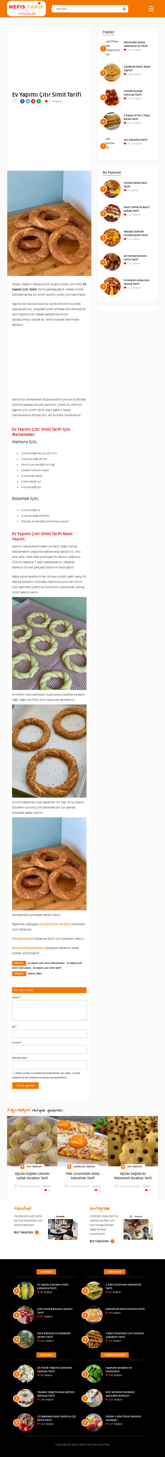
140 (128, 214)
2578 (129, 143)
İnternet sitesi (19, 1058)
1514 (129, 123)
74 (110, 1340)
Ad (14, 1026)
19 (49, 1190)
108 (42, 1399)
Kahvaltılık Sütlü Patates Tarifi (125, 1309)
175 (128, 263)
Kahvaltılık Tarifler (84, 1166)
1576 (129, 98)
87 (41, 1316)
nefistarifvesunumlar (29, 1186)
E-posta (17, 1042)
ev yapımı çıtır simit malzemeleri (46, 963)
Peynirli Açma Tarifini (55, 924)
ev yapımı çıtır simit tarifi (47, 968)
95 (128, 190)
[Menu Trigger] (151, 8)
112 (42, 1340)
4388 (129, 74)
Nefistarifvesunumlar (27, 948)
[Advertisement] (49, 55)
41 (110, 1292)
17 (50, 101)
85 (41, 1292)
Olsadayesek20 (23, 939)
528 (110, 1375)
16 (149, 1190)
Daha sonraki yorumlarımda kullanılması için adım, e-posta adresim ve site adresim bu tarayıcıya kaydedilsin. (46, 1075)
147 (129, 287)
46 (41, 1375)
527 (110, 1399)
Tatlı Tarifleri (34, 1166)
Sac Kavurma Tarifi (135, 139)
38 (110, 1313)
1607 (129, 50)
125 (128, 239)
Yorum (16, 997)
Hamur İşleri (35, 973)
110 (42, 1424)
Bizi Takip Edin (24, 1232)
